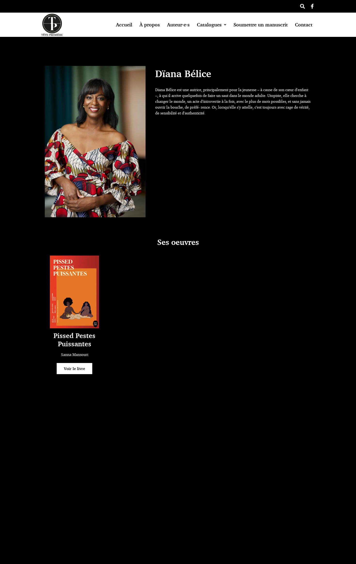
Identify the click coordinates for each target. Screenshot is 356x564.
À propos (149, 25)
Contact (303, 25)
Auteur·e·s (178, 25)
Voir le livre (74, 368)
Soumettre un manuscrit (260, 25)
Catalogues (209, 25)
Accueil (124, 25)
